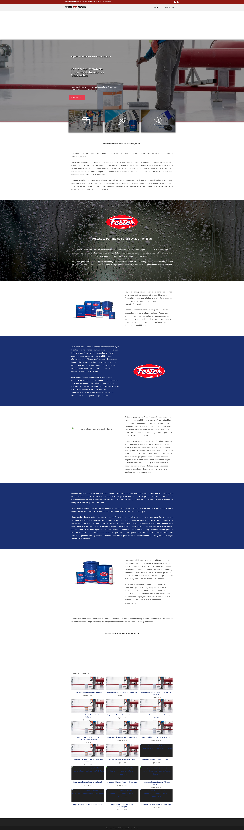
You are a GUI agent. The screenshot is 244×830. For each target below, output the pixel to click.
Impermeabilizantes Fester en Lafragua (156, 760)
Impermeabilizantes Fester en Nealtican (156, 737)
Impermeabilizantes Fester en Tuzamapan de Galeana (156, 693)
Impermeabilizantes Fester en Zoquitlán (88, 692)
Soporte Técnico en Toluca (131, 828)
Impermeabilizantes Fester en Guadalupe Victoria (88, 716)
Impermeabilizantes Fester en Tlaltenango (122, 692)
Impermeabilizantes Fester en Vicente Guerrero (156, 783)
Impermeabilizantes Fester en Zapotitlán (122, 715)
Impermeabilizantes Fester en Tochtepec (88, 804)
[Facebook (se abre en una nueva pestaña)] (175, 2)
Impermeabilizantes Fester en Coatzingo (122, 737)
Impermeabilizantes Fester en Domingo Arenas (156, 716)
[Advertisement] (122, 25)
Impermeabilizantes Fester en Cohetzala (87, 782)
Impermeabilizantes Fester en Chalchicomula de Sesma (88, 738)
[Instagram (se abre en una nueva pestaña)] (178, 2)
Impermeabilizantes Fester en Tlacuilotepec (122, 805)
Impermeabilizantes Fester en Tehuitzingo (156, 804)
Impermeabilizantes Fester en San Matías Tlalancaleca (88, 761)
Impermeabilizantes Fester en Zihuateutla (122, 782)
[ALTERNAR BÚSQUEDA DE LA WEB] (179, 7)
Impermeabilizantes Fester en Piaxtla (122, 760)
